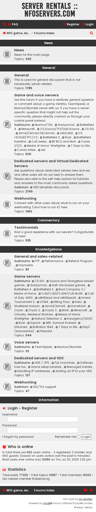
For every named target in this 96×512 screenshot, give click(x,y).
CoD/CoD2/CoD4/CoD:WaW (62, 293)
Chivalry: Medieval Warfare (34, 314)
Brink (66, 310)
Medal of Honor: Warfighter (46, 146)
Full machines (65, 363)
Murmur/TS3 (44, 125)
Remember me (66, 437)
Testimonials (26, 227)
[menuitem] (13, 24)
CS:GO (89, 129)
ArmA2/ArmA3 (55, 306)
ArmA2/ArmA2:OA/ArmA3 (37, 133)
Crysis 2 (34, 310)
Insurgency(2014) (80, 319)
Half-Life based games (69, 285)
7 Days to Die (80, 146)
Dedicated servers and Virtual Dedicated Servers (51, 163)
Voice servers (26, 342)
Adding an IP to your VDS (73, 371)
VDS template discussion (51, 187)
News (48, 43)
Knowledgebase (48, 249)
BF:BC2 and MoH (64, 141)
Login (13, 408)
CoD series (39, 141)
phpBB (47, 503)
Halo (78, 302)
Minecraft (28, 129)
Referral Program (81, 261)
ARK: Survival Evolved (61, 323)
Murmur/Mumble (69, 347)
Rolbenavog (41, 479)
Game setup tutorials (46, 367)
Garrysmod (66, 125)
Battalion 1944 (43, 327)
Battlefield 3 (52, 137)
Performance (54, 261)
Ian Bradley (86, 499)
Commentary (49, 220)
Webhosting (25, 198)
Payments (26, 265)
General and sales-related (38, 256)
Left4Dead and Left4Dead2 (57, 298)
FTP (37, 261)
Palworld (46, 331)
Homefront (78, 306)
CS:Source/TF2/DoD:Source (60, 129)
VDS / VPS (42, 363)
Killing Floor (62, 302)
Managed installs (80, 367)
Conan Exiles (27, 150)
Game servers (27, 276)
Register (30, 408)
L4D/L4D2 (67, 133)
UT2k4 (44, 302)
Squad (35, 323)
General (48, 68)
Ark (43, 150)
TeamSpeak (44, 347)
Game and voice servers (36, 95)
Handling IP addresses (34, 371)
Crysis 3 (51, 310)
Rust (68, 137)
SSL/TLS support (44, 387)
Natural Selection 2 (48, 319)
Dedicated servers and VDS (39, 358)
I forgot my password (18, 437)
